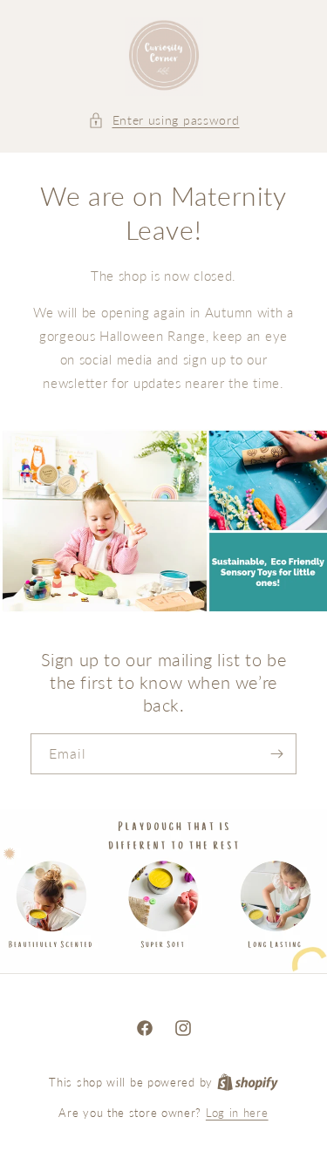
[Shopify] (247, 1082)
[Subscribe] (276, 753)
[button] (164, 120)
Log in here (237, 1113)
